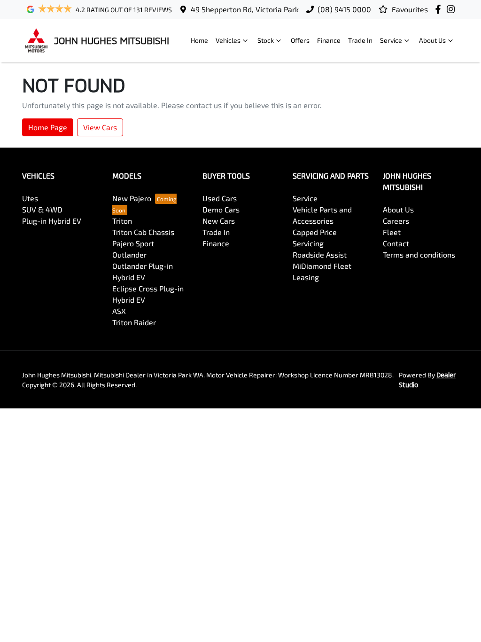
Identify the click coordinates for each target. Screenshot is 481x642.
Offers (300, 40)
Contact (396, 243)
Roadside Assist (320, 254)
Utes (30, 198)
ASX (119, 310)
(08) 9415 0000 (344, 9)
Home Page (47, 127)
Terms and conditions (419, 254)
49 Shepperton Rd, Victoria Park (245, 9)
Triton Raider (134, 322)
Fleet (392, 231)
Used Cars (219, 198)
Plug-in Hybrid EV (51, 220)
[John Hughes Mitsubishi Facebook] (440, 9)
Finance (329, 40)
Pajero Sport (133, 243)
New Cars (218, 220)
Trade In (360, 40)
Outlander (129, 254)
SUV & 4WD (42, 209)
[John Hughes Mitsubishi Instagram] (452, 9)
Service (391, 40)
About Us (432, 40)
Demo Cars (221, 209)
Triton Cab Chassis (143, 231)
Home (199, 40)
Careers (396, 220)
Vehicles (228, 40)
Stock (265, 40)
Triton (122, 220)
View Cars (100, 127)
